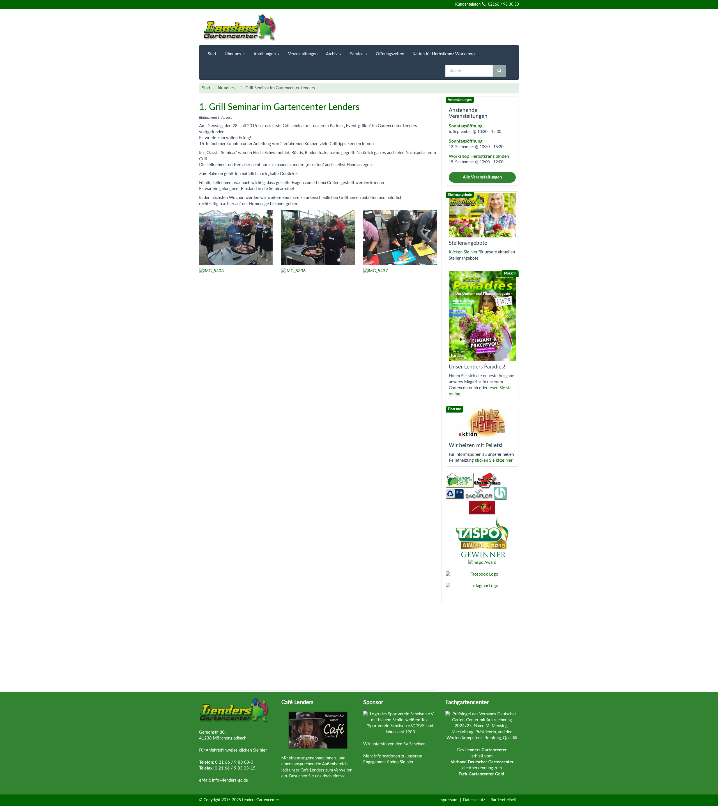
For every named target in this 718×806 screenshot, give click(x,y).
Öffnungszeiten (390, 54)
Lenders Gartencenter (260, 800)
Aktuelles (226, 88)
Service (357, 54)
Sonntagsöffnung (465, 126)
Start (212, 54)
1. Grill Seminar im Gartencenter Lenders (279, 107)
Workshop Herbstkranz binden (479, 156)
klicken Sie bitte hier (493, 460)
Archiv (332, 54)
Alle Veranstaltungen (482, 177)
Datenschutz (474, 800)
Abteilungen (265, 54)
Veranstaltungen (302, 54)
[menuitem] (212, 53)
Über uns (233, 54)
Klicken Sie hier (463, 252)
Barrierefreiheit (503, 800)
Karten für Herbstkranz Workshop (444, 54)
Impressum (447, 800)
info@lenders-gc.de (230, 780)
